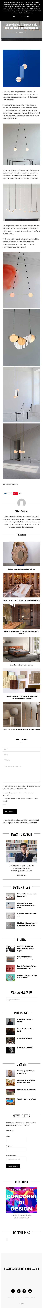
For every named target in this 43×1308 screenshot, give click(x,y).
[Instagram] (19, 1291)
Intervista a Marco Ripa (24, 1038)
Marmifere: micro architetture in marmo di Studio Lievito (21, 600)
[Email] (20, 493)
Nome (8, 1136)
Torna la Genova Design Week (26, 1099)
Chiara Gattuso (22, 32)
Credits (33, 1298)
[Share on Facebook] (10, 493)
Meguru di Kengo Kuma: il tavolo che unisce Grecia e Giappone (25, 948)
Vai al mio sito (21, 875)
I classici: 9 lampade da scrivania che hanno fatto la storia (26, 905)
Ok (14, 16)
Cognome (9, 1146)
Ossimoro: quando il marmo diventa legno (21, 569)
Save (16, 493)
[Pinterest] (24, 1291)
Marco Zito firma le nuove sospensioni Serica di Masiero (21, 729)
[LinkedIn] (30, 1291)
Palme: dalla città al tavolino (26, 1090)
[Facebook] (13, 1291)
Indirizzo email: (11, 1156)
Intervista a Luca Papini (24, 1048)
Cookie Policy (25, 16)
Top (22, 1304)
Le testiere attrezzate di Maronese (21, 665)
